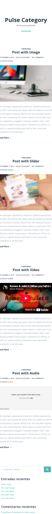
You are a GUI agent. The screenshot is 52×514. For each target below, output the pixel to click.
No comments (38, 57)
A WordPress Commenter (11, 512)
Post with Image (26, 52)
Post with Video (26, 270)
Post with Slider (26, 161)
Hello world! (6, 484)
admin (10, 61)
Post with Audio (26, 373)
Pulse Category (23, 57)
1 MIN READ (26, 49)
